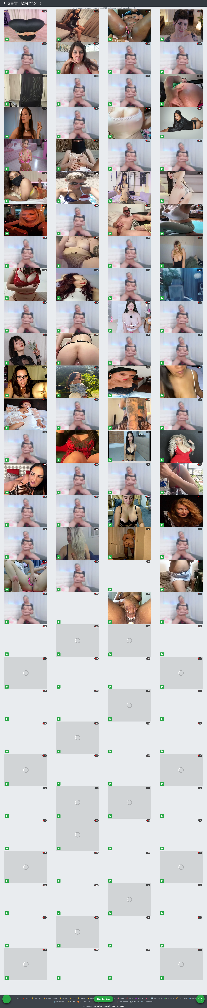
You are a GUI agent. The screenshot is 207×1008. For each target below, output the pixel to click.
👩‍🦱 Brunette (91, 998)
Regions (96, 1006)
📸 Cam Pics (134, 1002)
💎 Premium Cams (195, 998)
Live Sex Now (103, 999)
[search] (200, 999)
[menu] (6, 999)
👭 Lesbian (139, 998)
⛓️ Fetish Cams (59, 1002)
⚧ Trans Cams (181, 998)
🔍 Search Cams (147, 1002)
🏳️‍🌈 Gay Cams (169, 998)
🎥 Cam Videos (122, 1002)
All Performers (114, 1006)
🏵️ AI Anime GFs (83, 1002)
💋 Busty (129, 998)
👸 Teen (72, 998)
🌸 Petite (120, 998)
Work (101, 1006)
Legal (122, 1006)
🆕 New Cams (156, 998)
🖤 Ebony (16, 998)
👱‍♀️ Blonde (81, 998)
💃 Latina (26, 998)
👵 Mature (63, 998)
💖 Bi (147, 998)
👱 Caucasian (36, 998)
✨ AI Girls (71, 1002)
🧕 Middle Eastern (50, 998)
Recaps (106, 1006)
